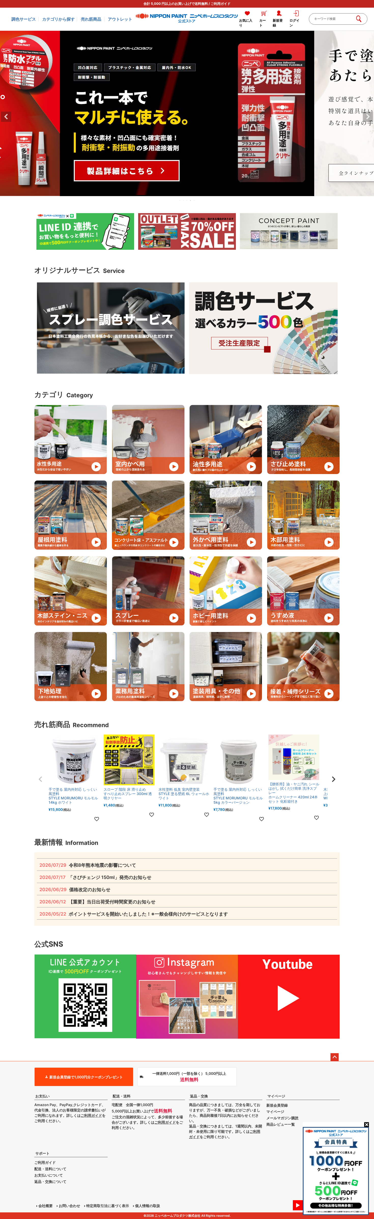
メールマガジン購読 (282, 1118)
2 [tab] (183, 200)
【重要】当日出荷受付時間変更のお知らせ (97, 901)
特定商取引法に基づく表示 (107, 1205)
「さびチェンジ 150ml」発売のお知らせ (95, 877)
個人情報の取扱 (147, 1205)
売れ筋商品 (91, 19)
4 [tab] (191, 200)
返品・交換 (199, 1096)
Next (368, 117)
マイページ (276, 1096)
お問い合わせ (69, 1205)
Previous (6, 117)
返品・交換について (50, 1181)
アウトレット (120, 19)
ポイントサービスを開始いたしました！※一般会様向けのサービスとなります (133, 914)
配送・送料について (50, 1169)
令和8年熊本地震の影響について (87, 865)
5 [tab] (194, 200)
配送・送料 (122, 1096)
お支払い (42, 1096)
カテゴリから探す (58, 19)
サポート (42, 1153)
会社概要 (45, 1205)
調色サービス (23, 19)
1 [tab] (180, 200)
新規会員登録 (277, 1105)
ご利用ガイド (221, 4)
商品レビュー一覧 (280, 1124)
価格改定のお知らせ (74, 889)
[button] (40, 779)
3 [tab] (187, 200)
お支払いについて (48, 1175)
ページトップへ (334, 1057)
